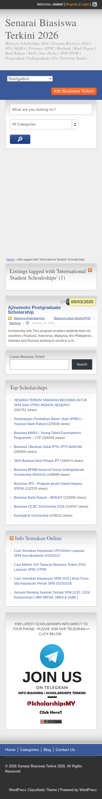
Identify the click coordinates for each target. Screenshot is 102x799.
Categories (29, 749)
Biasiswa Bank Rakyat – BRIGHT (38, 497)
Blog (47, 749)
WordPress (88, 790)
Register (72, 4)
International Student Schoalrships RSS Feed (90, 270)
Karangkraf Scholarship (31, 515)
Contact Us (65, 749)
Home (10, 259)
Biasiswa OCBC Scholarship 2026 (39, 506)
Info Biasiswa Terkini (74, 91)
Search (82, 364)
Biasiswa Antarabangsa (29, 318)
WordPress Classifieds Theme (33, 790)
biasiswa (15, 323)
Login (85, 4)
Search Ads (20, 139)
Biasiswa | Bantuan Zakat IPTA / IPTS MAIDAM (48, 447)
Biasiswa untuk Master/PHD (72, 318)
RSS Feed (94, 4)
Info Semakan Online (38, 538)
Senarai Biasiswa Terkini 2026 (40, 28)
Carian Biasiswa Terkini (27, 357)
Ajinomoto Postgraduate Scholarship (34, 310)
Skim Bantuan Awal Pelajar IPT (37, 461)
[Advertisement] (51, 202)
